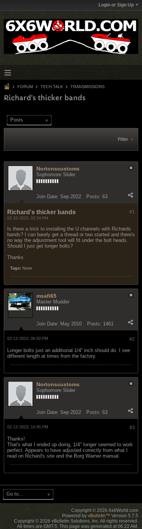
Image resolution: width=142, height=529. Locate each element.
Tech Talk (52, 86)
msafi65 (46, 296)
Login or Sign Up (116, 5)
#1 (132, 212)
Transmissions (87, 86)
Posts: (93, 196)
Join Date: (47, 196)
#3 (132, 427)
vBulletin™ (99, 515)
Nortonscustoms (58, 169)
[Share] (130, 194)
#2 (132, 339)
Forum (25, 86)
